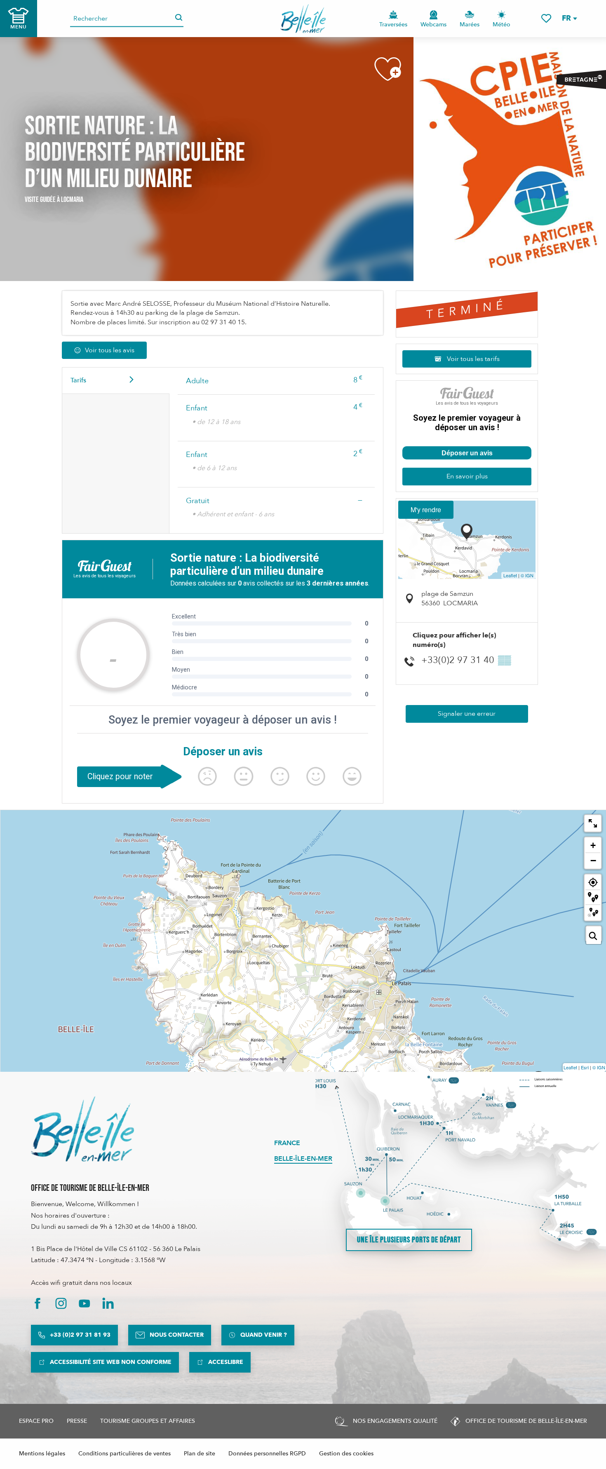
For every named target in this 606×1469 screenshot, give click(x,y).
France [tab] (287, 1143)
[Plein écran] (592, 823)
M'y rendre (426, 509)
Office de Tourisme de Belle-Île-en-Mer (90, 1188)
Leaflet (510, 575)
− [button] (593, 860)
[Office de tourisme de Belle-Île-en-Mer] (82, 1129)
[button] (569, 18)
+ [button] (593, 845)
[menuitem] (303, 18)
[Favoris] (546, 18)
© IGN (527, 575)
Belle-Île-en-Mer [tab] (303, 1158)
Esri (585, 1067)
